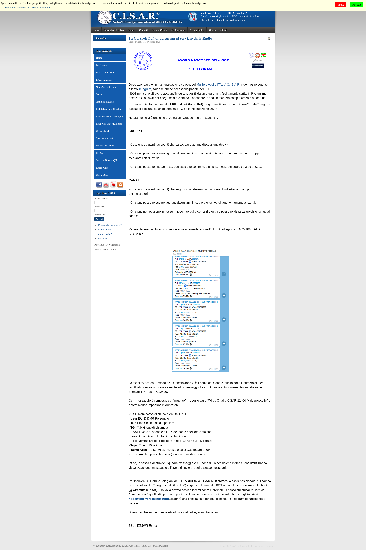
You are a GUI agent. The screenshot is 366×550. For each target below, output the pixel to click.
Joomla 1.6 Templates (229, 545)
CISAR (224, 30)
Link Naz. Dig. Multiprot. (109, 123)
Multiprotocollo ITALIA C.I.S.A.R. (218, 84)
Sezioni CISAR (159, 30)
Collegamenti (178, 30)
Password (99, 206)
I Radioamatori (104, 79)
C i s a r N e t (102, 131)
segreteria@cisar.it (219, 16)
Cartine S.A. (102, 175)
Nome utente (101, 198)
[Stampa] (269, 39)
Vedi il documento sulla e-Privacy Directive (27, 7)
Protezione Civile (105, 145)
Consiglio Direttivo (114, 30)
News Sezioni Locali (106, 87)
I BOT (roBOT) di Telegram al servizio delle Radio (170, 38)
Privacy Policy (197, 30)
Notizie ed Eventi (105, 101)
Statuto (131, 30)
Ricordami (99, 214)
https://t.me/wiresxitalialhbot (149, 498)
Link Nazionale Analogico (110, 116)
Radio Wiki (102, 167)
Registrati (103, 238)
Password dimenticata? (110, 225)
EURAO (100, 153)
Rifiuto (340, 4)
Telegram (145, 89)
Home (96, 30)
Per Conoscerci (104, 65)
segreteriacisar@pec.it (250, 16)
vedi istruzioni (237, 19)
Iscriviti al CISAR (105, 72)
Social (99, 94)
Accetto (356, 4)
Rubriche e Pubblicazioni (109, 109)
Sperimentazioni (104, 138)
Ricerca (212, 30)
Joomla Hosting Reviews (262, 545)
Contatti (143, 30)
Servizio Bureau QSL (107, 160)
